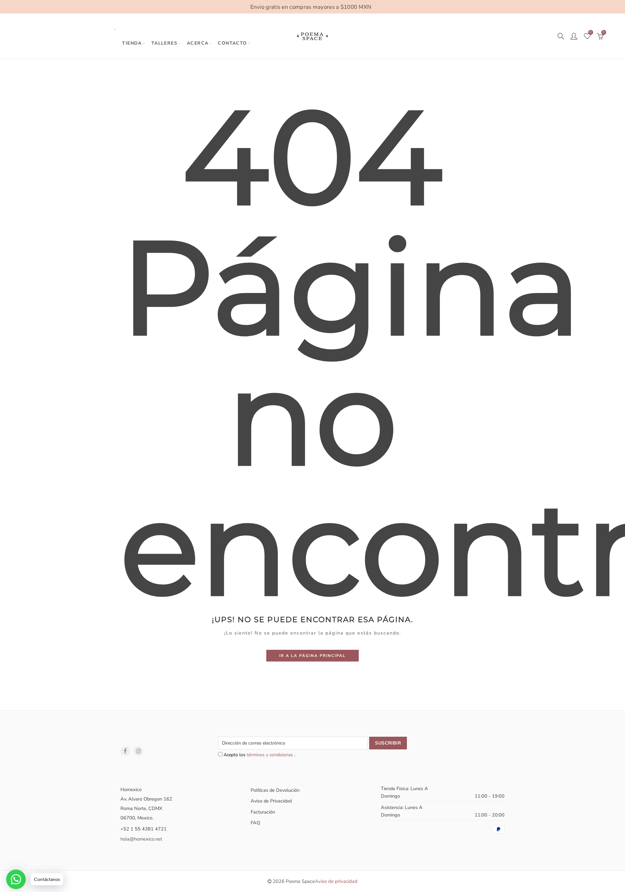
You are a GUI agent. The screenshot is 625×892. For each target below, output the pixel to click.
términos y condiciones (270, 755)
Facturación (263, 812)
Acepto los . (258, 755)
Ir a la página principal (312, 655)
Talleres (164, 43)
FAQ (255, 822)
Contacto (232, 43)
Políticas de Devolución (275, 790)
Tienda (132, 43)
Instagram (138, 751)
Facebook (125, 751)
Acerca (197, 43)
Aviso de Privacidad (271, 801)
